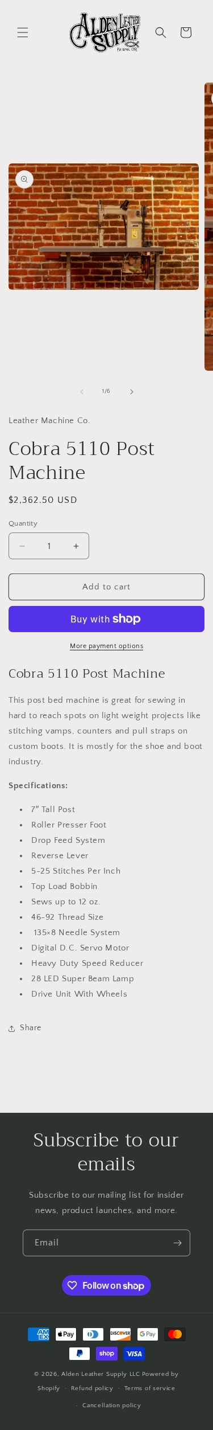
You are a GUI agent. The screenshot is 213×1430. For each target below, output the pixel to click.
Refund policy (92, 1388)
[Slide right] (131, 391)
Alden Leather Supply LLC (100, 1374)
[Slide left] (81, 391)
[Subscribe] (177, 1243)
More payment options (106, 646)
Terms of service (150, 1388)
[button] (22, 32)
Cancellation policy (111, 1405)
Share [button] (30, 1027)
